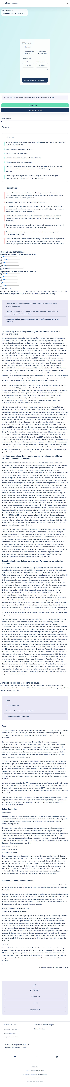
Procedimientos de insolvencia (17, 716)
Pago (8, 700)
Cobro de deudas (12, 705)
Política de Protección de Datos (35, 1070)
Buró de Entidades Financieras (35, 1078)
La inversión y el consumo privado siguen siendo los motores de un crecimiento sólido (31, 305)
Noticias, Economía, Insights (44, 1025)
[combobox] (35, 119)
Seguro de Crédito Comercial (11, 1029)
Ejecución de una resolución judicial (19, 711)
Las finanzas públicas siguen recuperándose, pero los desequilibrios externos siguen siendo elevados (32, 313)
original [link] (52, 97)
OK (1, 121)
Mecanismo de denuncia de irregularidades (35, 1074)
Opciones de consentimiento (35, 1081)
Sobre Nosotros (39, 1029)
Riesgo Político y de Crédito (11, 1037)
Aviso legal (35, 1066)
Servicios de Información (10, 1033)
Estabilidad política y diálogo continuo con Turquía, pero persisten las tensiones (32, 320)
